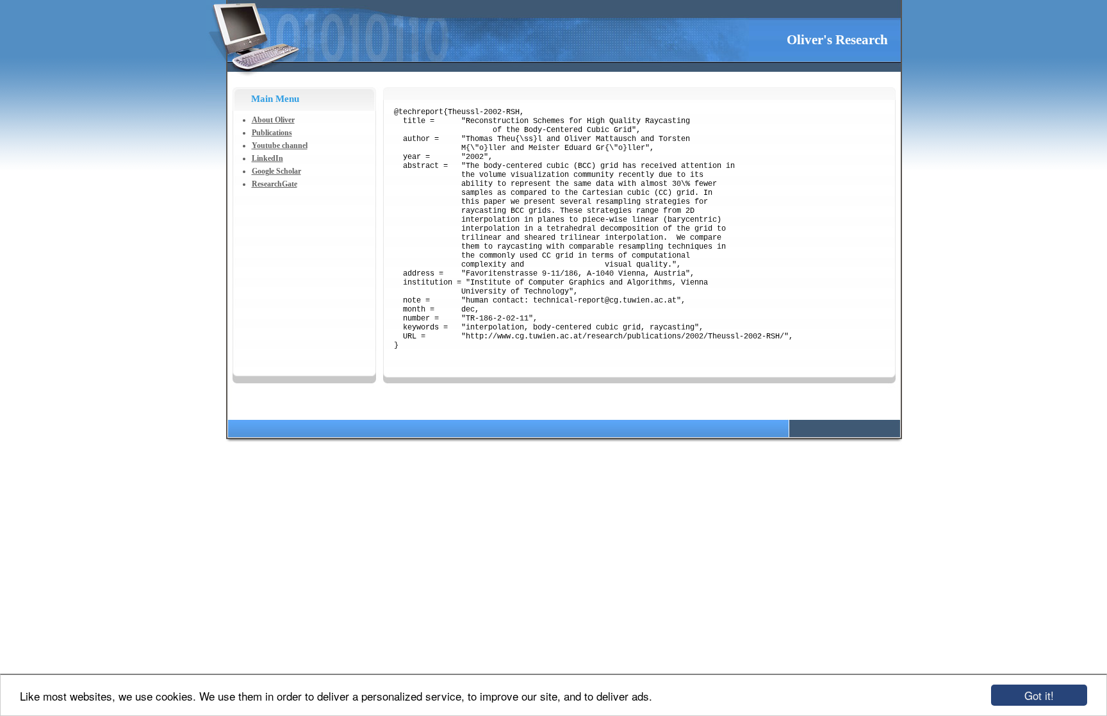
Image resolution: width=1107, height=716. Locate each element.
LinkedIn (267, 158)
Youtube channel (280, 145)
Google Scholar (276, 171)
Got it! (1039, 695)
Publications (272, 132)
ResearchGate (274, 183)
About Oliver (273, 119)
